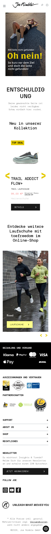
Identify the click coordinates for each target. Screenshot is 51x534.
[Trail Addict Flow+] (25, 156)
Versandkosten (38, 522)
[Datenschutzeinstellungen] (46, 529)
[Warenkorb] (47, 5)
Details (19, 207)
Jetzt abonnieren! (17, 471)
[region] (25, 175)
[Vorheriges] (7, 175)
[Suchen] (42, 5)
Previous (41, 335)
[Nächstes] (43, 175)
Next (47, 335)
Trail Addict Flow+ (24, 181)
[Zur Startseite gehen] (25, 5)
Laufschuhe (17, 324)
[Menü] (4, 6)
